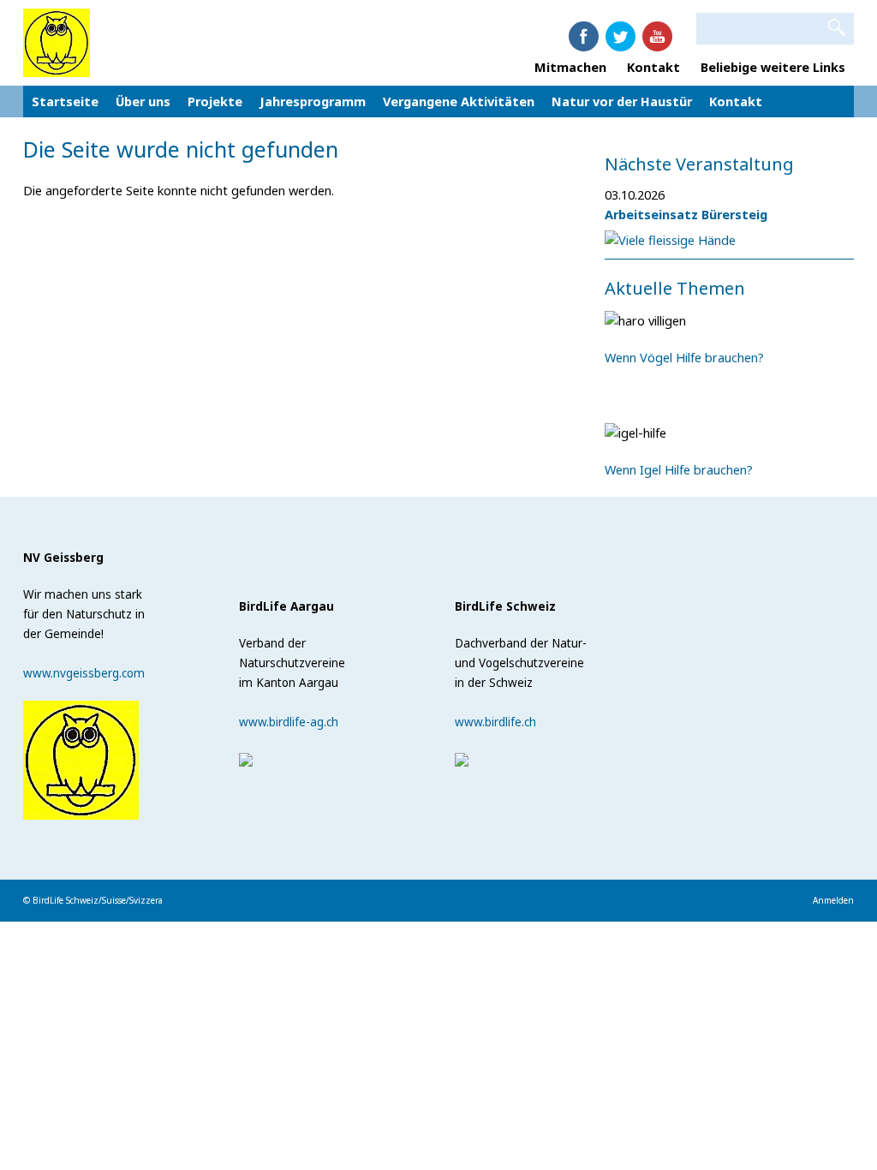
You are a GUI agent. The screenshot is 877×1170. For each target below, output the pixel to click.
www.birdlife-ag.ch (288, 722)
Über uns (143, 101)
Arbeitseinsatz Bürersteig (686, 214)
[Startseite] (56, 41)
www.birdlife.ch (495, 722)
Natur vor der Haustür (622, 101)
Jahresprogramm (313, 101)
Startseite (65, 101)
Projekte (215, 101)
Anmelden (833, 900)
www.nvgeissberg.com (84, 673)
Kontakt (655, 66)
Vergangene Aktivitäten (458, 101)
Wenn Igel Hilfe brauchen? (679, 469)
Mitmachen (570, 66)
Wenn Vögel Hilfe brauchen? (684, 357)
